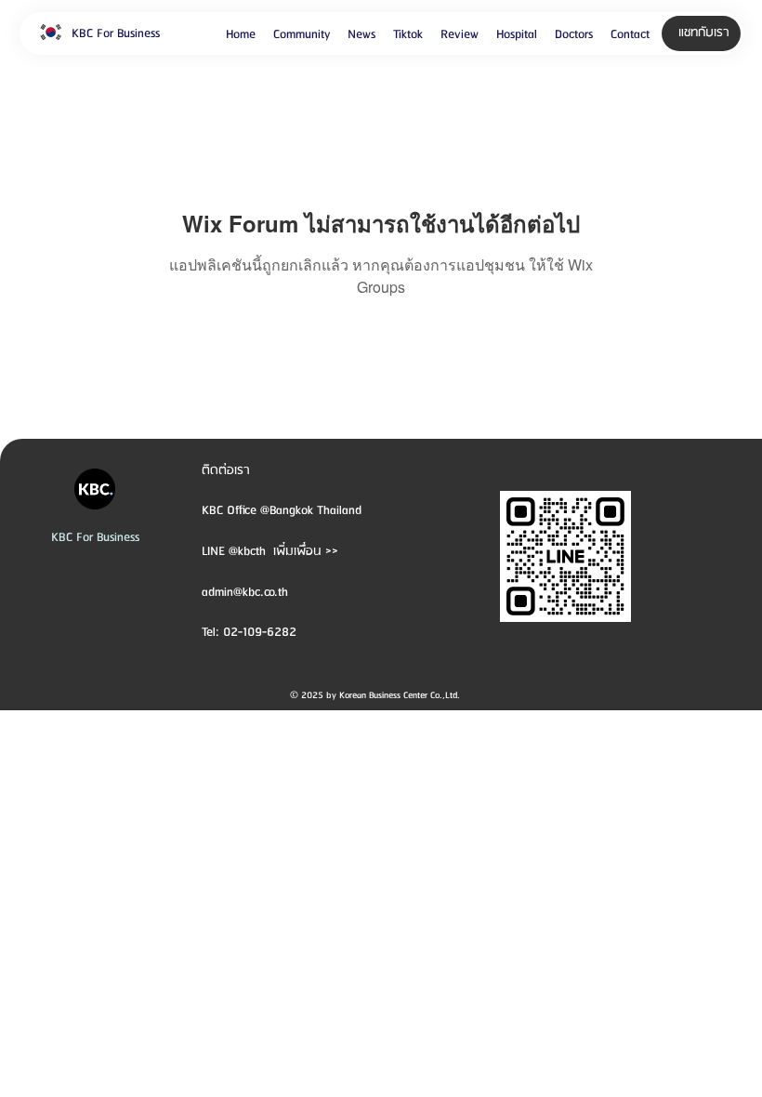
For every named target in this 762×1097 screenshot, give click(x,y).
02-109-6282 (259, 632)
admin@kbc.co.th (245, 592)
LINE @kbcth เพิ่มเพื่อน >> (270, 551)
